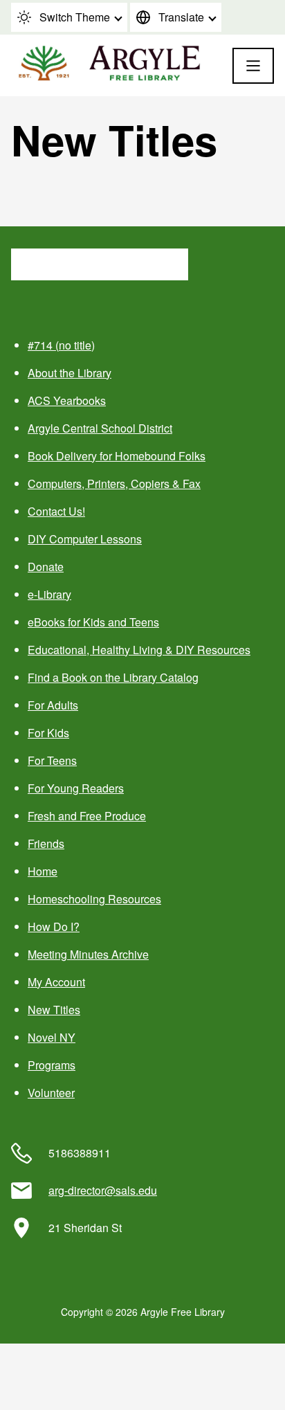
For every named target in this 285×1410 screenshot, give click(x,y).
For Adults (53, 705)
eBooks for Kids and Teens (93, 622)
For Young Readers (76, 788)
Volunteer (51, 1093)
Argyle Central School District (100, 428)
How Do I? (54, 926)
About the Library (69, 373)
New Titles (54, 1010)
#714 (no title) (61, 345)
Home (42, 871)
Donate (46, 567)
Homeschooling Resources (94, 899)
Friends (46, 843)
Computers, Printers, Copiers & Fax (114, 483)
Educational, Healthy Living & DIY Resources (139, 650)
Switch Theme (74, 17)
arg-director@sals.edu (102, 1190)
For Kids (48, 733)
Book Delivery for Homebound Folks (116, 456)
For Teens (52, 760)
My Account (56, 982)
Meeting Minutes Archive (88, 954)
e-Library (49, 594)
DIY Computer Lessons (85, 539)
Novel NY (51, 1037)
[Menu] (253, 66)
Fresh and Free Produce (87, 816)
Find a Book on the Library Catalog (113, 677)
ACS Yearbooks (67, 400)
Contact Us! (56, 511)
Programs (51, 1065)
